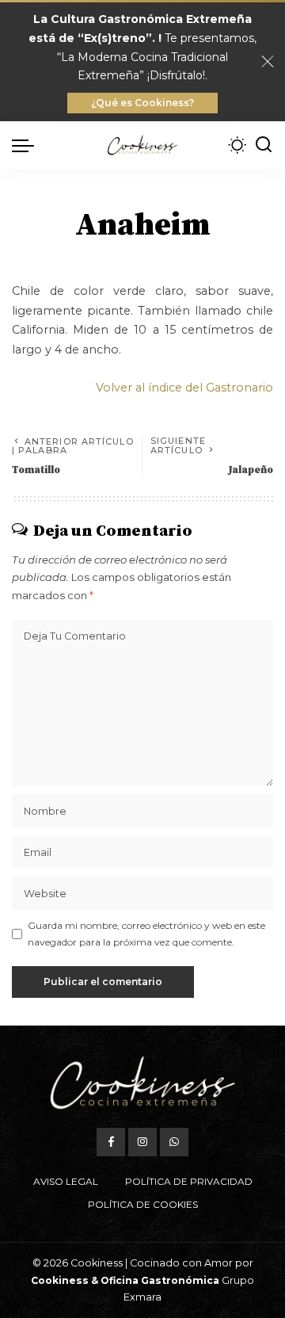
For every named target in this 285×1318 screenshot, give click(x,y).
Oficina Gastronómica (160, 1280)
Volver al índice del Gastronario (184, 387)
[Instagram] (142, 1142)
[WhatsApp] (174, 1142)
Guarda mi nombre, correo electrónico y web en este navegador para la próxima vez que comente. (146, 933)
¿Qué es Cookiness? (142, 103)
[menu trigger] (27, 145)
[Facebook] (111, 1142)
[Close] (268, 62)
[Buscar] (263, 145)
